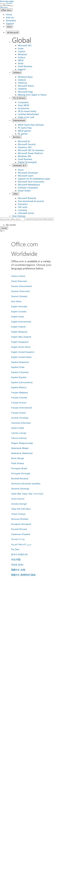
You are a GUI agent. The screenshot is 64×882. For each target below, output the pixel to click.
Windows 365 (24, 156)
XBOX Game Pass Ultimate (31, 124)
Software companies (28, 187)
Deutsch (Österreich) (20, 291)
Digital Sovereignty (27, 162)
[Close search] (4, 3)
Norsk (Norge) (17, 458)
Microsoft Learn (25, 175)
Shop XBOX (23, 105)
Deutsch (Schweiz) (19, 296)
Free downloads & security (31, 201)
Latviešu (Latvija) (18, 432)
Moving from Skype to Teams (32, 94)
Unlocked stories (26, 212)
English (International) (21, 321)
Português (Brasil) (19, 468)
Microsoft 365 (24, 45)
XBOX (21, 60)
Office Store (6, 10)
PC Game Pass (25, 127)
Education (23, 204)
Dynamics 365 (25, 147)
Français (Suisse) (18, 412)
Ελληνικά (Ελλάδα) (19, 518)
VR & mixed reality (27, 111)
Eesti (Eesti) (16, 301)
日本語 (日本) (17, 564)
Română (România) (19, 478)
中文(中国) (16, 559)
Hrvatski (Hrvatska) (19, 417)
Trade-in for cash (26, 117)
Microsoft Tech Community (31, 181)
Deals (20, 63)
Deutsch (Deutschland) (21, 286)
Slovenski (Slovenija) (20, 488)
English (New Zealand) (21, 336)
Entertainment (19, 120)
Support (10, 23)
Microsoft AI (24, 141)
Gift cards (22, 207)
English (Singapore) (19, 341)
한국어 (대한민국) (19, 554)
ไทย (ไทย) (15, 549)
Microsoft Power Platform (30, 153)
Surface (21, 57)
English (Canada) (18, 311)
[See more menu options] (1, 5)
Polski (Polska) (17, 463)
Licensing (22, 210)
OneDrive (22, 82)
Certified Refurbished (28, 114)
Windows (22, 54)
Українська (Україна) (20, 534)
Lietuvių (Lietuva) (19, 437)
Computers (23, 102)
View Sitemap (18, 215)
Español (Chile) (17, 367)
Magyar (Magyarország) (22, 442)
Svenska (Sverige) (19, 503)
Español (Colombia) (20, 372)
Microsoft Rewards (27, 198)
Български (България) (21, 523)
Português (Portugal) (20, 473)
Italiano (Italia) (17, 427)
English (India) (17, 316)
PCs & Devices (19, 98)
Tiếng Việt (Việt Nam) (21, 508)
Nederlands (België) (20, 448)
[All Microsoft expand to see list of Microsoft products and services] (1, 3)
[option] (35, 224)
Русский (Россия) (19, 528)
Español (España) (18, 377)
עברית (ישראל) (18, 539)
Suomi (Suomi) (17, 498)
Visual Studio (24, 190)
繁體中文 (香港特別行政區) (23, 574)
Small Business (25, 66)
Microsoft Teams (26, 85)
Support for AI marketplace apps (34, 178)
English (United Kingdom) (22, 351)
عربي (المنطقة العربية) (21, 544)
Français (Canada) (19, 397)
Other (15, 193)
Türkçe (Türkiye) (18, 513)
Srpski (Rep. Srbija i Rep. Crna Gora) (27, 493)
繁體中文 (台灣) (18, 569)
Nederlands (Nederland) (22, 453)
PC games (23, 133)
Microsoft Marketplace (29, 184)
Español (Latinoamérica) (22, 382)
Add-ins (10, 17)
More (9, 26)
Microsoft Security (27, 144)
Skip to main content (7, 1)
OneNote (22, 88)
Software (17, 72)
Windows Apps (25, 76)
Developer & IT (19, 165)
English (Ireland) (18, 326)
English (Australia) (19, 306)
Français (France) (18, 402)
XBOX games (24, 130)
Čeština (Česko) (18, 275)
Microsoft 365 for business (31, 150)
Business (16, 137)
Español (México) (18, 387)
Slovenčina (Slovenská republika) (25, 483)
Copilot (21, 51)
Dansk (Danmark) (19, 281)
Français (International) (21, 407)
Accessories (23, 108)
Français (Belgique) (19, 392)
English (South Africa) (20, 346)
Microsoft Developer (28, 172)
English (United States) (21, 356)
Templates (11, 20)
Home (9, 14)
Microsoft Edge (25, 91)
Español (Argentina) (20, 361)
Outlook (22, 79)
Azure (21, 48)
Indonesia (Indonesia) (21, 422)
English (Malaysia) (19, 331)
